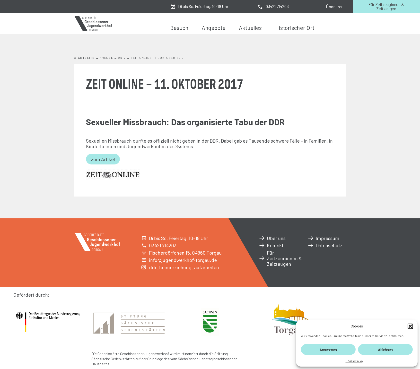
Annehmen (328, 349)
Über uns (334, 6)
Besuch (179, 27)
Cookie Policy (354, 360)
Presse (106, 57)
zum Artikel (103, 159)
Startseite (84, 57)
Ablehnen (385, 349)
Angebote (214, 27)
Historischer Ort (294, 27)
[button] (410, 326)
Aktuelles (250, 27)
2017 (122, 57)
